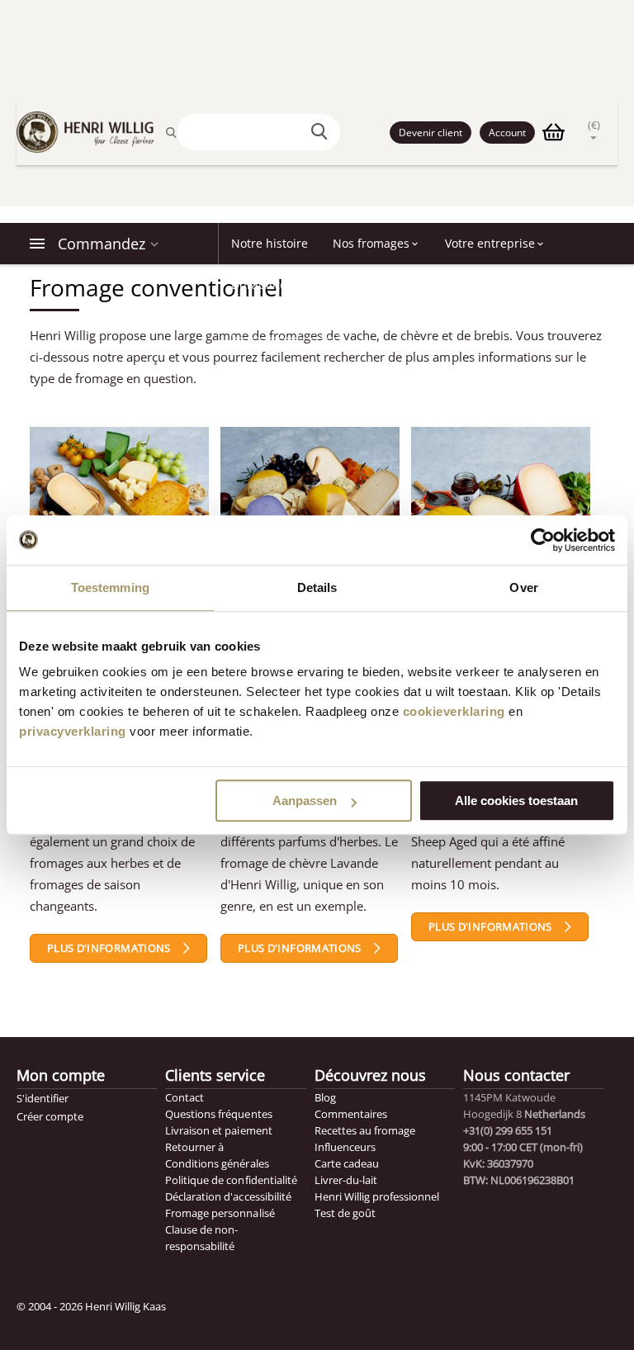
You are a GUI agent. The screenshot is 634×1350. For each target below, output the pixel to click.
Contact (184, 1097)
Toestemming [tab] (110, 587)
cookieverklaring (454, 711)
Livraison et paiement (218, 1130)
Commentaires (351, 1113)
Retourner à (194, 1146)
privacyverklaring (72, 731)
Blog (325, 1097)
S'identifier (43, 1098)
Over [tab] (523, 587)
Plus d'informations (109, 947)
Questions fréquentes (218, 1113)
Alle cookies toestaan (516, 800)
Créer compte (50, 1116)
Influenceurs (345, 1146)
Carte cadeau (347, 1163)
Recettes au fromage (365, 1130)
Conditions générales (216, 1163)
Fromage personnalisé (219, 1213)
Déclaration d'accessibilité (228, 1196)
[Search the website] (322, 132)
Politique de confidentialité (230, 1179)
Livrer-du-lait (346, 1179)
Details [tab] (317, 587)
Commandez (101, 243)
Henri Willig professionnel (377, 1196)
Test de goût (345, 1213)
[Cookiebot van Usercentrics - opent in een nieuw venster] (543, 540)
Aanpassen (304, 800)
